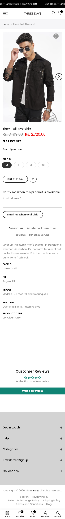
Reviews (20, 235)
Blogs (49, 504)
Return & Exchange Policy (23, 500)
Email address (12, 198)
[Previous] (6, 76)
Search (24, 497)
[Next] (58, 76)
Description (16, 228)
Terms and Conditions (29, 504)
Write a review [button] (32, 391)
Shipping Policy (51, 500)
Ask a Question (12, 149)
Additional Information (42, 228)
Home (6, 24)
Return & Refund (39, 235)
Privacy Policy (40, 497)
